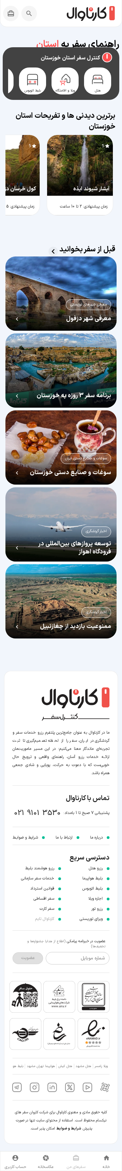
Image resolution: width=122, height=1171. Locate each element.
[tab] (97, 80)
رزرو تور (97, 909)
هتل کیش (65, 1066)
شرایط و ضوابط (68, 1129)
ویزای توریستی (91, 919)
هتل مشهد (83, 1066)
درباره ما (96, 838)
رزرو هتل (96, 868)
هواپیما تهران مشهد (41, 1066)
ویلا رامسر (101, 1066)
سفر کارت (47, 909)
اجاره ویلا (95, 899)
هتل (98, 90)
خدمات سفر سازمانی (37, 878)
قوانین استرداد (42, 889)
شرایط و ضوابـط (25, 838)
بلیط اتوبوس (32, 90)
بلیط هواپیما (92, 878)
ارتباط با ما (64, 838)
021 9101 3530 (37, 813)
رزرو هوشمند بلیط (39, 868)
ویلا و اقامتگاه (65, 90)
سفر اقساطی (44, 899)
